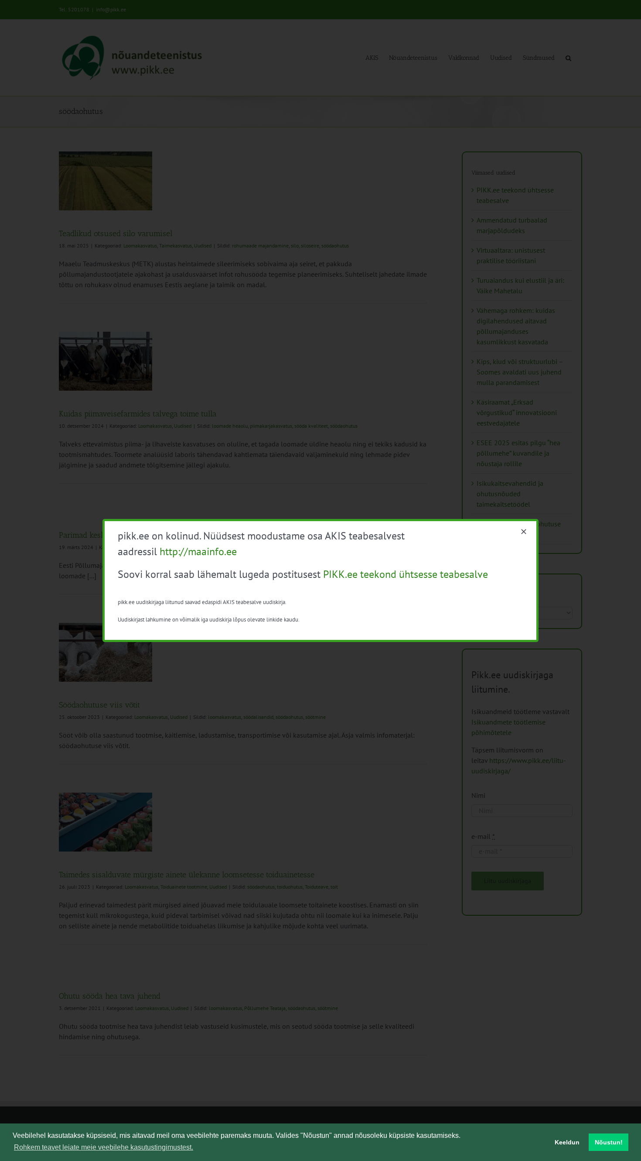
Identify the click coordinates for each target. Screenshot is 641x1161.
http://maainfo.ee (198, 551)
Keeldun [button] (567, 1142)
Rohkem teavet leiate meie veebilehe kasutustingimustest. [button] (103, 1147)
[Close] (524, 532)
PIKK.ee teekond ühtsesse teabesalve (405, 574)
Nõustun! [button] (609, 1142)
